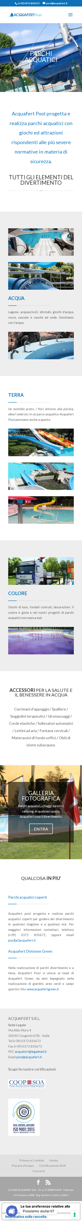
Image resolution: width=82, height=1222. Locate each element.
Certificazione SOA (52, 1165)
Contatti (38, 1171)
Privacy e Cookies (32, 1160)
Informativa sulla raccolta (25, 1216)
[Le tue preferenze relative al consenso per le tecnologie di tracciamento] (75, 1215)
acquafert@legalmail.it (31, 1051)
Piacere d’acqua (23, 1165)
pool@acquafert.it (29, 1057)
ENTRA (41, 828)
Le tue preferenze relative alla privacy (45, 1208)
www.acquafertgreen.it (43, 989)
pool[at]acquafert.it (22, 940)
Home (53, 1160)
